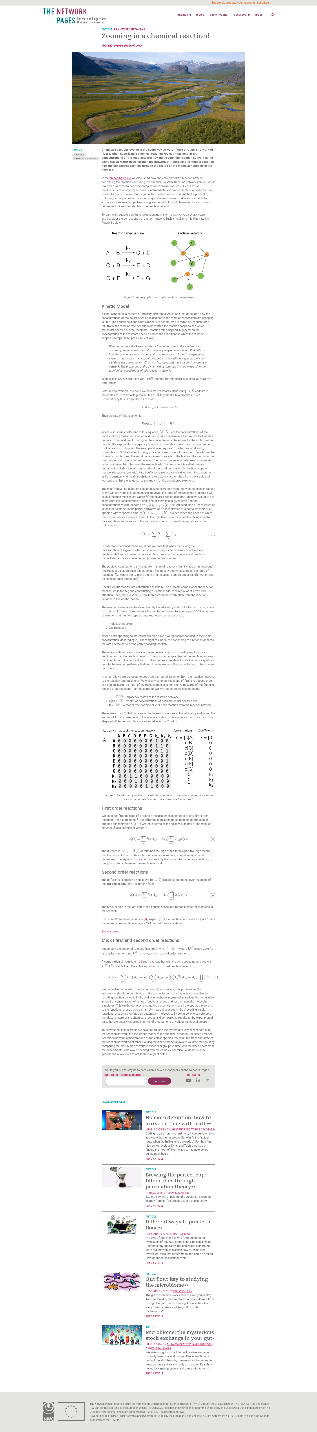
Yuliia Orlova (133, 45)
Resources (239, 14)
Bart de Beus (182, 1233)
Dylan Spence (176, 1129)
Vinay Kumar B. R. (178, 1192)
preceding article (121, 178)
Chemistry (79, 155)
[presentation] (190, 391)
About (258, 14)
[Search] (272, 14)
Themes (183, 14)
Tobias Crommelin (203, 1129)
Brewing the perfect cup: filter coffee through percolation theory (176, 1180)
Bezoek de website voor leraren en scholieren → (242, 2)
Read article (154, 1158)
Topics (200, 14)
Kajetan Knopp (161, 1348)
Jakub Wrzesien (202, 1344)
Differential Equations (85, 158)
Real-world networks (129, 29)
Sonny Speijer (182, 1291)
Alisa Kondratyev (178, 1344)
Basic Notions (218, 14)
